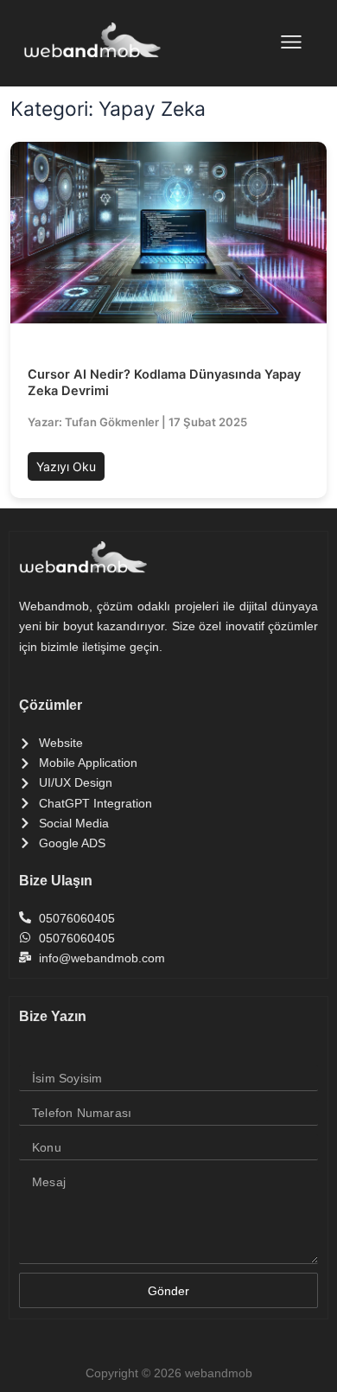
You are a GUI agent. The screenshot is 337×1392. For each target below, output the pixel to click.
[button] (292, 43)
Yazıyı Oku (66, 466)
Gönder (168, 1291)
